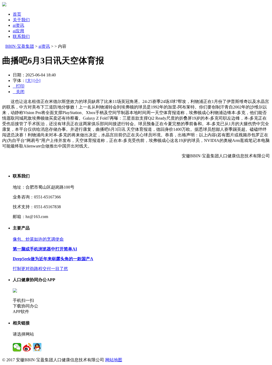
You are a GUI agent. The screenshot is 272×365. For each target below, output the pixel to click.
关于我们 (21, 20)
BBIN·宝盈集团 (19, 46)
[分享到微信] (17, 347)
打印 (18, 86)
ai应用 (18, 31)
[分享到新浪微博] (27, 347)
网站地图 (113, 360)
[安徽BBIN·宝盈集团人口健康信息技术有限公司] (4, 5)
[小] (36, 80)
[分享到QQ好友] (37, 347)
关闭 (18, 91)
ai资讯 (18, 25)
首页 (17, 14)
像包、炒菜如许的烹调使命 (38, 239)
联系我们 (21, 36)
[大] (29, 80)
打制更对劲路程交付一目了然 (40, 268)
